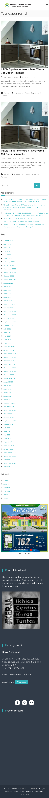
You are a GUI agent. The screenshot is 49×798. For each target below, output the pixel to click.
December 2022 (10, 368)
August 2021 (8, 424)
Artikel (6, 93)
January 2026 (9, 265)
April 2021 (7, 438)
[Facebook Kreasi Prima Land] (17, 702)
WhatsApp (21, 682)
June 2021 (7, 431)
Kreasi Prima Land (29, 77)
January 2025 (9, 308)
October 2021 (9, 417)
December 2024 (10, 311)
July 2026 (7, 244)
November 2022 (10, 371)
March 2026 (8, 258)
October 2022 (9, 375)
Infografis (7, 487)
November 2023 (10, 357)
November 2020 (10, 456)
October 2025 (9, 276)
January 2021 (8, 449)
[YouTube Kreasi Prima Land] (31, 702)
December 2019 (10, 463)
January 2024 (9, 350)
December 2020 (10, 452)
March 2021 (8, 442)
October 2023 (9, 361)
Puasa (6, 495)
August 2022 (8, 382)
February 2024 (9, 347)
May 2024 (7, 336)
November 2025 (10, 272)
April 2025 (7, 297)
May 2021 (7, 435)
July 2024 (7, 329)
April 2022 (7, 396)
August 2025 (8, 283)
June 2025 (7, 290)
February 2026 (9, 262)
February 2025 (9, 304)
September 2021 (10, 421)
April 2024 (7, 339)
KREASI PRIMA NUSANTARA (28, 789)
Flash (21, 791)
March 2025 (8, 301)
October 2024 (9, 318)
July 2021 (7, 428)
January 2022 (9, 407)
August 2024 (8, 325)
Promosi (7, 491)
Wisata (6, 498)
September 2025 (10, 279)
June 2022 (7, 389)
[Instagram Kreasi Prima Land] (24, 702)
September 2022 (10, 378)
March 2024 (8, 343)
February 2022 (9, 403)
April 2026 (7, 255)
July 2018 (7, 467)
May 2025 (7, 294)
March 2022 (8, 400)
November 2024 (10, 315)
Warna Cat (29, 93)
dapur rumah (19, 93)
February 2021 (9, 445)
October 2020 (9, 460)
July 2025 (7, 286)
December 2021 (10, 410)
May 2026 (7, 251)
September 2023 (10, 364)
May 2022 (7, 392)
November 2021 (9, 414)
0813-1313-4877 (25, 554)
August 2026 (8, 241)
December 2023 (10, 354)
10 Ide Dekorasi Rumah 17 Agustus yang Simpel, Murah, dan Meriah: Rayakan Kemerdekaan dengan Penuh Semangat (24, 207)
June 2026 (7, 248)
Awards (6, 484)
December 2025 (10, 269)
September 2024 (10, 322)
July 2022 (7, 385)
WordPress (24, 794)
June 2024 (8, 332)
